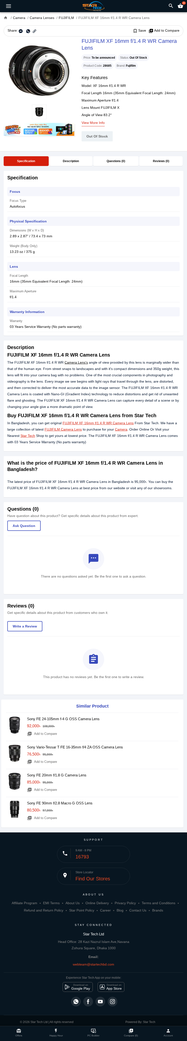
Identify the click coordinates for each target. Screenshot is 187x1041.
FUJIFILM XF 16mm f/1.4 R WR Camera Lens (98, 423)
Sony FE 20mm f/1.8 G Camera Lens (56, 775)
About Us (72, 903)
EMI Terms (51, 903)
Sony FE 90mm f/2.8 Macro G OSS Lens (60, 803)
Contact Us (137, 910)
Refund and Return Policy (43, 910)
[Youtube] (100, 1001)
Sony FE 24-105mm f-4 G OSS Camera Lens (63, 719)
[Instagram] (112, 1001)
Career (105, 910)
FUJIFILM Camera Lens (63, 429)
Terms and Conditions (158, 903)
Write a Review (25, 626)
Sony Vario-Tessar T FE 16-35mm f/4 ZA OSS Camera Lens (75, 747)
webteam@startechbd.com (93, 964)
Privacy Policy (125, 903)
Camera (121, 429)
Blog (120, 910)
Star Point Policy (81, 910)
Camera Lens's (76, 362)
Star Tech (27, 436)
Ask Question (24, 526)
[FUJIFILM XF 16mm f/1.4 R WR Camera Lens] (39, 71)
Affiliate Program (24, 903)
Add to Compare (164, 30)
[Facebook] (88, 1001)
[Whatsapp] (76, 1001)
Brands (157, 910)
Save (139, 30)
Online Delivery (97, 903)
